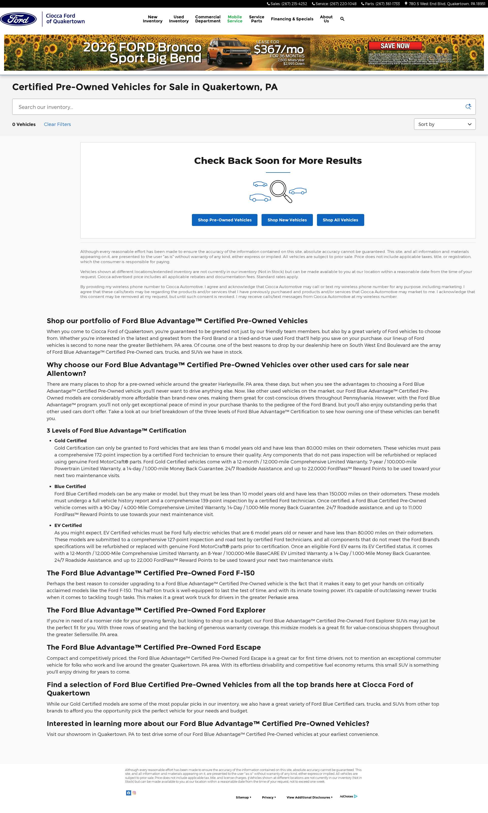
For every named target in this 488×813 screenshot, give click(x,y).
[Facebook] (128, 792)
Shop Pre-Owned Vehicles (225, 220)
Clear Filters (57, 124)
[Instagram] (134, 792)
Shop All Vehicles (340, 220)
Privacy (267, 797)
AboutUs (326, 19)
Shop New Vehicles (287, 220)
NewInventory (152, 19)
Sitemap (242, 797)
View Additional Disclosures (308, 797)
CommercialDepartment (208, 19)
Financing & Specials (292, 19)
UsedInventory (179, 19)
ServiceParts (256, 19)
